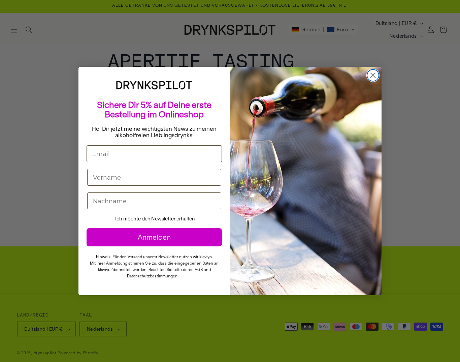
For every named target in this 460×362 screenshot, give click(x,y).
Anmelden (154, 237)
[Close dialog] (373, 75)
